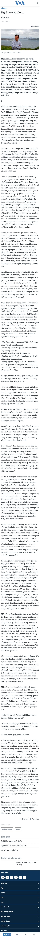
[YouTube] (17, 934)
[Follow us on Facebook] (3, 877)
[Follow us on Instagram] (16, 877)
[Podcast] (20, 877)
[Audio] (25, 934)
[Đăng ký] (24, 877)
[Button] (35, 26)
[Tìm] (34, 934)
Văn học (4, 8)
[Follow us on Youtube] (11, 877)
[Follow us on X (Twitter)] (7, 877)
